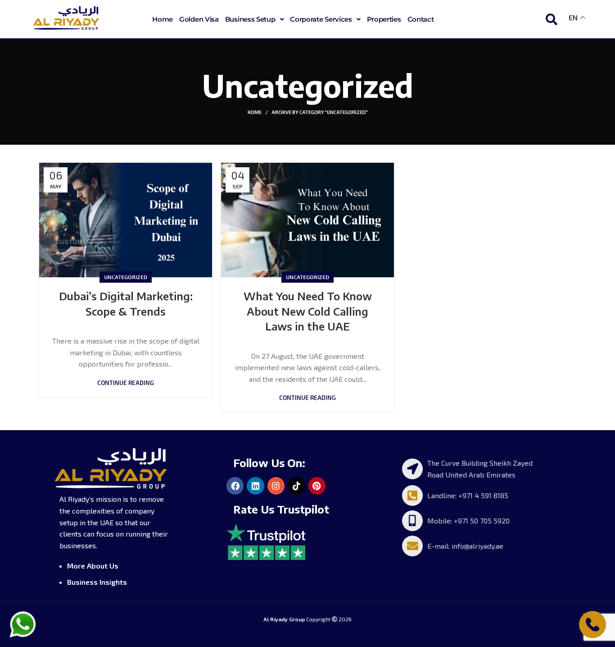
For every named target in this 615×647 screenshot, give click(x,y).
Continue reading (125, 383)
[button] (254, 19)
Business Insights (97, 582)
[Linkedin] (255, 485)
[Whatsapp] (22, 623)
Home (162, 19)
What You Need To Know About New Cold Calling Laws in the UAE (308, 311)
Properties (384, 19)
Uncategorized (125, 277)
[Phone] (592, 623)
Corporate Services (321, 19)
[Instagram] (276, 485)
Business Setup (250, 19)
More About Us (92, 565)
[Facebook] (235, 485)
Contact (420, 19)
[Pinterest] (317, 485)
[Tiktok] (296, 485)
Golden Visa (199, 19)
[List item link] (470, 468)
